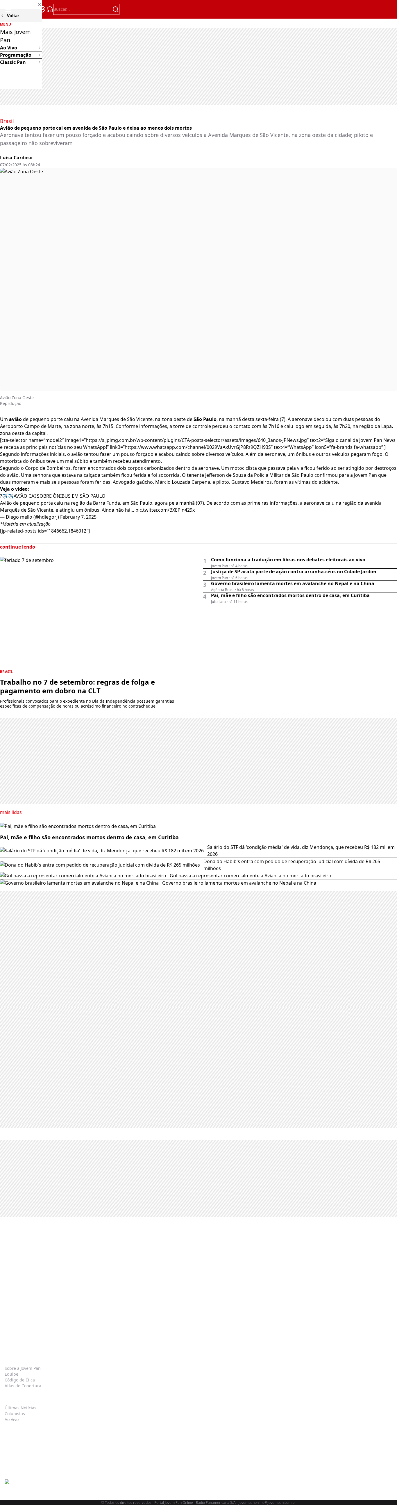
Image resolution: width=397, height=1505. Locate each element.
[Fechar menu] (21, 4)
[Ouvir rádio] (49, 9)
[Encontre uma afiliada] (42, 9)
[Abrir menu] (8, 9)
